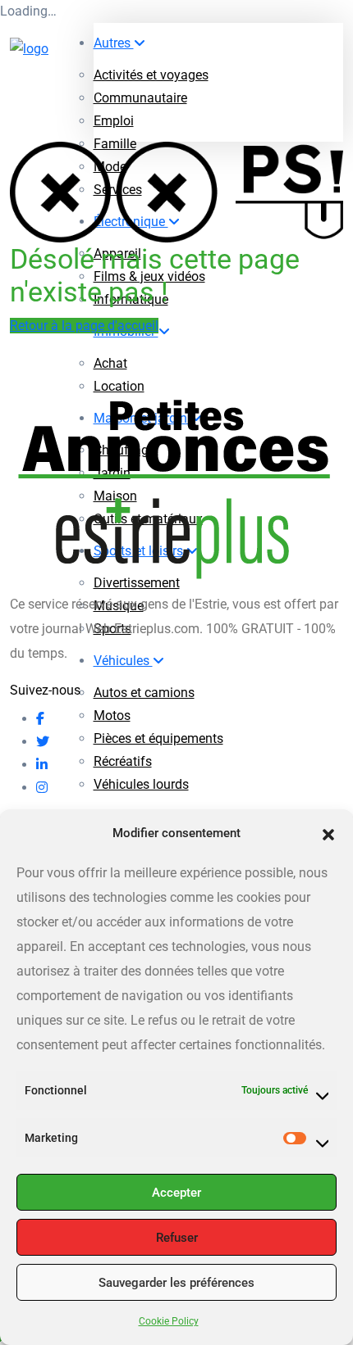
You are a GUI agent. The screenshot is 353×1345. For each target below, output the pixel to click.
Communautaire (140, 98)
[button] (328, 833)
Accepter (176, 1192)
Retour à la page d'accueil (84, 325)
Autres (114, 43)
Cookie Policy (169, 1321)
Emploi (114, 121)
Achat (110, 363)
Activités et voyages (151, 75)
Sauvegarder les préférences (176, 1282)
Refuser (177, 1237)
